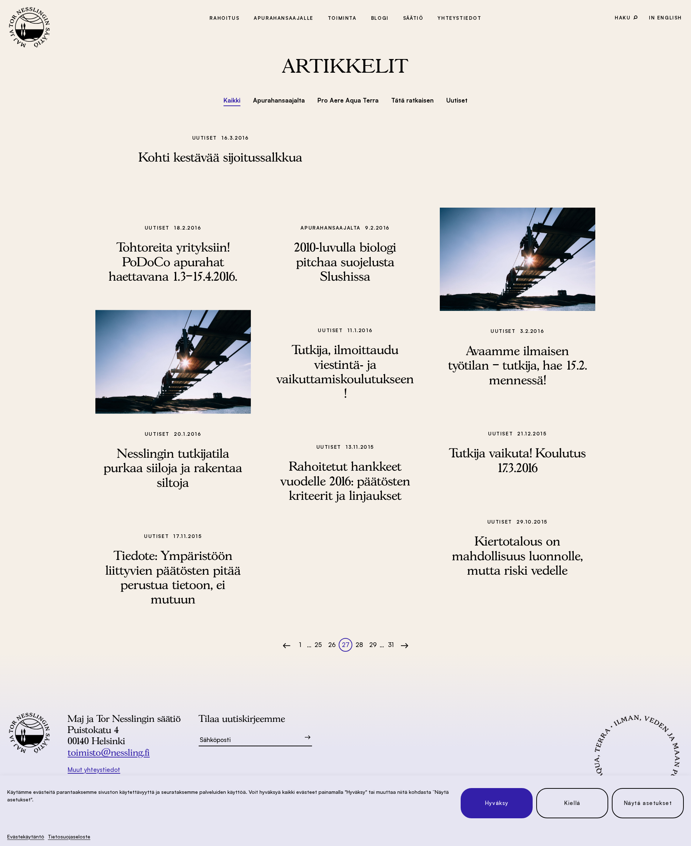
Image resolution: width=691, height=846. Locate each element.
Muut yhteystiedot (94, 769)
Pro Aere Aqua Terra (348, 100)
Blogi (380, 18)
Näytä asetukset (648, 803)
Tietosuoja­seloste (69, 836)
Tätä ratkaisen (412, 100)
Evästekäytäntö (25, 836)
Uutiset (457, 100)
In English (665, 18)
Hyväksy (497, 803)
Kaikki (231, 100)
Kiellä (572, 803)
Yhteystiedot (459, 18)
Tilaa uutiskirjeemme (242, 718)
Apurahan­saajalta (279, 100)
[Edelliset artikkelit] (288, 645)
